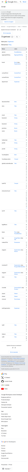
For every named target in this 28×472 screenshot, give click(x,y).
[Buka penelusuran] (21, 2)
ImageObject (17, 238)
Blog (2, 428)
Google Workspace (11, 26)
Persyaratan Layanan (6, 407)
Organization (17, 64)
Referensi (24, 26)
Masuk (24, 1)
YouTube (3, 435)
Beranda (3, 26)
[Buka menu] (2, 2)
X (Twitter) (4, 433)
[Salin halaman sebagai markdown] (17, 36)
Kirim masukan (7, 33)
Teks (15, 106)
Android (3, 445)
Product (16, 289)
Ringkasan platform (6, 397)
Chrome (3, 448)
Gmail (3, 7)
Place (15, 232)
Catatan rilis (4, 402)
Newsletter (4, 430)
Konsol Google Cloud (6, 419)
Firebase (3, 450)
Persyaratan (4, 464)
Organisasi (11, 41)
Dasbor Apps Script (6, 416)
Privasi (10, 464)
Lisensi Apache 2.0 (11, 361)
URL (15, 239)
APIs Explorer (4, 421)
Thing (9, 44)
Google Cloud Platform (6, 453)
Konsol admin (4, 414)
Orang (15, 118)
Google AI (3, 455)
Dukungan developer (6, 404)
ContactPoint (17, 73)
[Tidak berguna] (20, 30)
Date (15, 101)
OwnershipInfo (17, 287)
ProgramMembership (19, 266)
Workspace (16, 2)
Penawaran (17, 242)
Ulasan (16, 293)
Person (16, 251)
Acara (15, 128)
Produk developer (5, 399)
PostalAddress (17, 52)
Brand (15, 62)
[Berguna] (18, 30)
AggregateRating (18, 55)
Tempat (16, 159)
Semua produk (4, 458)
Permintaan (17, 299)
